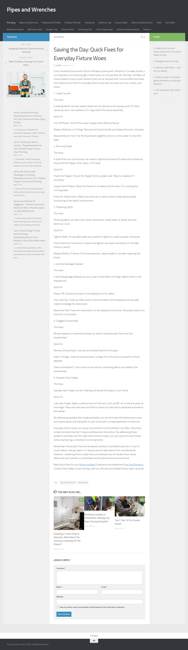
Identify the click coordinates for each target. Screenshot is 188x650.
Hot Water (170, 22)
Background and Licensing (167, 61)
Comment (61, 568)
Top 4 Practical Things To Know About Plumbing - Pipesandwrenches (27, 234)
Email (104, 587)
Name (59, 587)
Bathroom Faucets (15, 29)
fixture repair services (67, 482)
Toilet (158, 22)
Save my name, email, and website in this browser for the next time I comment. (92, 607)
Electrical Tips (105, 22)
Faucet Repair (121, 22)
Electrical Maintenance (141, 22)
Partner (146, 29)
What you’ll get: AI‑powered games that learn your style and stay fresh (167, 80)
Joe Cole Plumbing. (134, 464)
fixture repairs (83, 482)
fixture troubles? (87, 464)
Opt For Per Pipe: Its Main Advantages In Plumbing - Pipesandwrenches (25, 174)
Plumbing (11, 22)
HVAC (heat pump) (104, 29)
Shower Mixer (67, 29)
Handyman (90, 22)
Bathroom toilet (35, 29)
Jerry (59, 65)
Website (59, 597)
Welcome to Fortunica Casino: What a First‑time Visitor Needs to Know (167, 51)
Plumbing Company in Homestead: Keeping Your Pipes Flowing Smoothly (97, 518)
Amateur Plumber (73, 22)
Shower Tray (52, 29)
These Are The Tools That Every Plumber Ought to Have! (29, 119)
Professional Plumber (51, 22)
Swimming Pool (85, 29)
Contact (94, 635)
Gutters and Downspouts (128, 29)
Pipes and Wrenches (31, 9)
